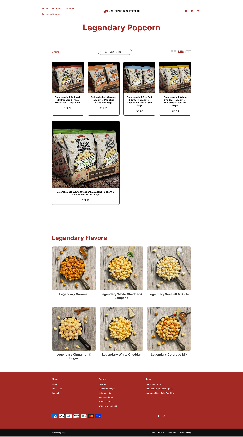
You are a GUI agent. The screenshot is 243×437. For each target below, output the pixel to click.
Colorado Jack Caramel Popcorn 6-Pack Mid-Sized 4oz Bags (103, 100)
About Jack (57, 389)
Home (54, 384)
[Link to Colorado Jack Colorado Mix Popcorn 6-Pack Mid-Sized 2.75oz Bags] (68, 77)
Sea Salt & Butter (106, 397)
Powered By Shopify (59, 433)
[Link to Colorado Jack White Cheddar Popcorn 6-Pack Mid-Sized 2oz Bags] (175, 77)
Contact (55, 393)
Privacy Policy (185, 432)
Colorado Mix (105, 393)
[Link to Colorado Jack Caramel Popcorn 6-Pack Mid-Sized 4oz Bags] (104, 77)
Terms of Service (157, 432)
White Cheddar (105, 401)
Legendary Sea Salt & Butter (169, 294)
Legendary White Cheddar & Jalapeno (121, 296)
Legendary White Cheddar (121, 354)
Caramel (103, 384)
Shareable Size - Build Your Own (160, 393)
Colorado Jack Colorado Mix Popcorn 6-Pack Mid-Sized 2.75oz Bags (68, 100)
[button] (186, 11)
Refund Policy (171, 432)
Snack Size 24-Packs (155, 384)
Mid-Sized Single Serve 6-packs (159, 389)
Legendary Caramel (73, 294)
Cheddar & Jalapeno (108, 406)
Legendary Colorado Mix (169, 354)
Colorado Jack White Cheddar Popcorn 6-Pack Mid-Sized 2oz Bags (175, 101)
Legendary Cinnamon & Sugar (73, 356)
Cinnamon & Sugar (107, 389)
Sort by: (103, 52)
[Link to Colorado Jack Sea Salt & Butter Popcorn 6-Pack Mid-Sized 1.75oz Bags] (139, 77)
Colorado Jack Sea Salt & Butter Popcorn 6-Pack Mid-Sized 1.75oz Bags (139, 101)
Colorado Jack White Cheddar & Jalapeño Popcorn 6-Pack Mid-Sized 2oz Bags (86, 193)
